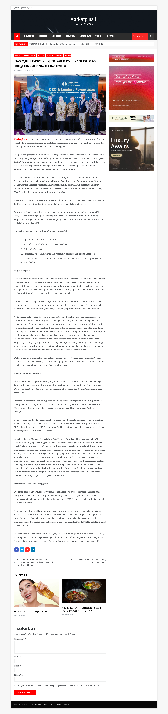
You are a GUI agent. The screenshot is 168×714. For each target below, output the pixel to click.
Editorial (19, 70)
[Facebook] (16, 549)
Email (17, 666)
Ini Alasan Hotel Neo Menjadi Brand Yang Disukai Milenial (86, 560)
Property (59, 56)
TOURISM (111, 36)
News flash (50, 56)
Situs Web (18, 675)
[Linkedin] (33, 549)
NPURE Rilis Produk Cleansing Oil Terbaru (30, 611)
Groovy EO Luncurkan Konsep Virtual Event (48, 44)
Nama (17, 657)
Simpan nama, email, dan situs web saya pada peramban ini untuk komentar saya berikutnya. (58, 685)
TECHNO (99, 36)
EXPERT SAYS (85, 36)
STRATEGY (70, 36)
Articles (18, 56)
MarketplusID (84, 19)
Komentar (19, 639)
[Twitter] (22, 549)
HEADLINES (29, 36)
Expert (33, 56)
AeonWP (65, 704)
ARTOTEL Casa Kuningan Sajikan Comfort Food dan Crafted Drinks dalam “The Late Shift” (82, 609)
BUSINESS (43, 36)
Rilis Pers (68, 56)
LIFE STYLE (56, 36)
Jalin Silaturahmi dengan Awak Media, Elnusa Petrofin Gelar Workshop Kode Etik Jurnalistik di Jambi (35, 562)
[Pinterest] (27, 549)
